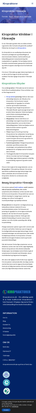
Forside (5, 16)
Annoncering (7, 328)
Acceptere (6, 410)
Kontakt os (6, 324)
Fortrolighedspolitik (9, 335)
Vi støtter (6, 331)
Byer (11, 16)
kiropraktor (22, 48)
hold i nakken (18, 187)
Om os (5, 317)
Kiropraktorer (10, 3)
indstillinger (15, 406)
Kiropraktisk (10, 97)
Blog (4, 321)
